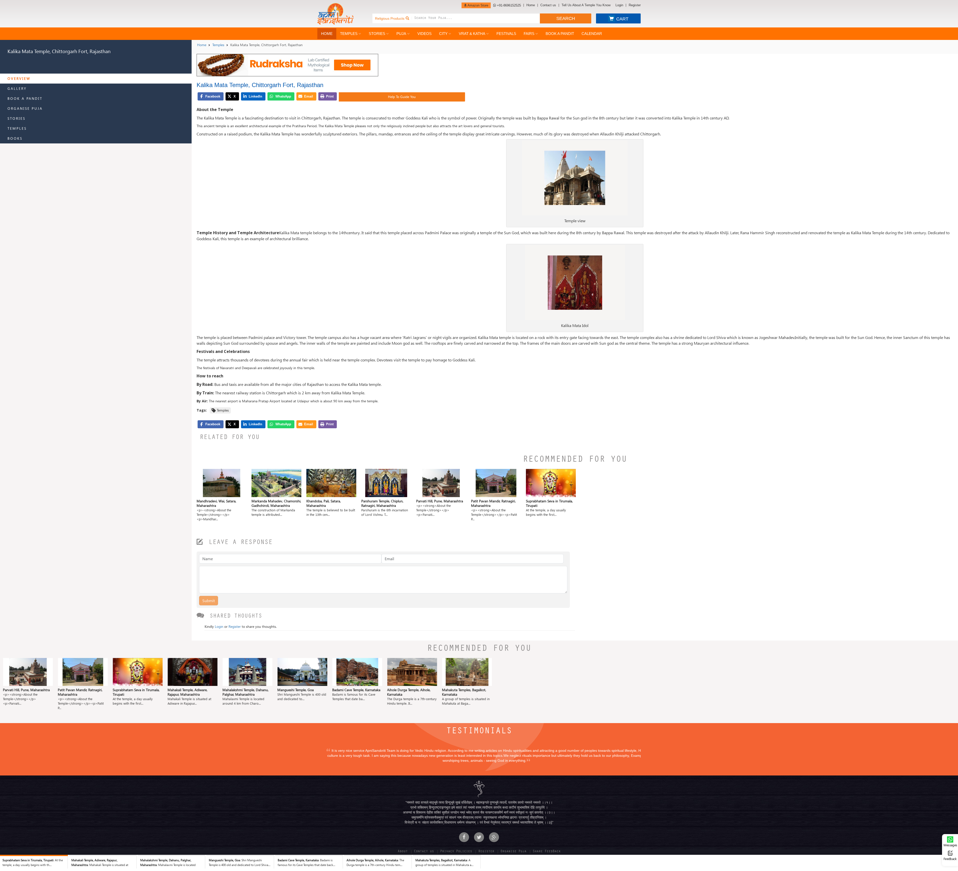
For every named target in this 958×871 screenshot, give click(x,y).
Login (619, 5)
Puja (401, 33)
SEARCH (565, 18)
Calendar (592, 33)
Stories (377, 33)
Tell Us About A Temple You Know (586, 5)
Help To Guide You (402, 96)
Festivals (506, 33)
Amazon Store (477, 5)
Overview (18, 78)
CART (622, 18)
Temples (349, 33)
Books (14, 138)
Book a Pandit (560, 33)
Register (635, 5)
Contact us (548, 5)
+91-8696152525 (508, 5)
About (403, 852)
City (443, 33)
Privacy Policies (456, 852)
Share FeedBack (547, 852)
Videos (424, 33)
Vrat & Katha (472, 33)
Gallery (17, 88)
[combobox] (477, 18)
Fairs (529, 33)
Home (530, 5)
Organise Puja (25, 108)
